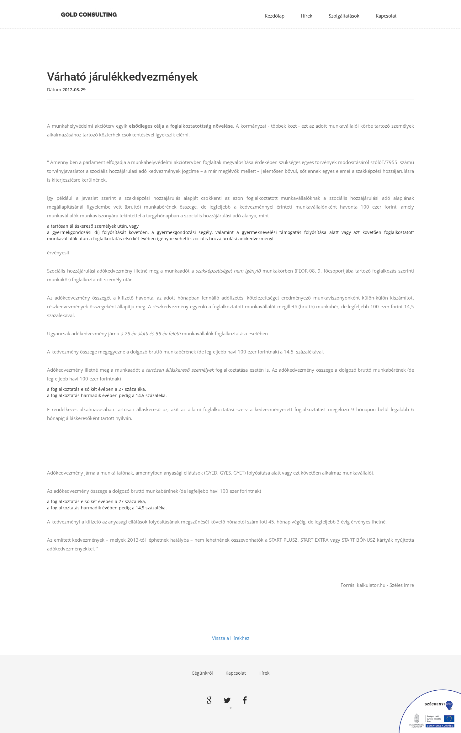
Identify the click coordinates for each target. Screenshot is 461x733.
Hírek (306, 16)
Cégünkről (202, 673)
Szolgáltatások (344, 16)
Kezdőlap (274, 16)
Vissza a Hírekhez (230, 638)
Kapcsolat (386, 16)
